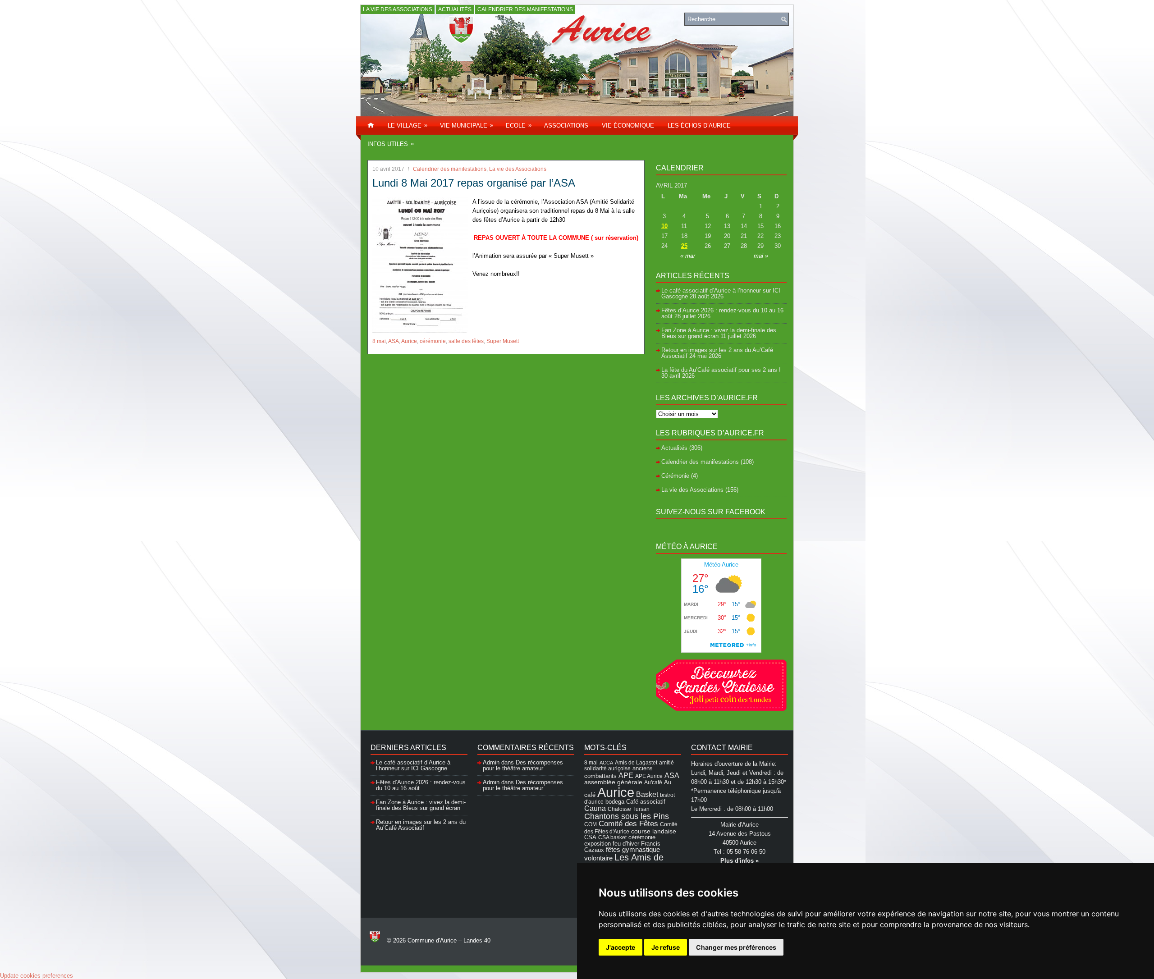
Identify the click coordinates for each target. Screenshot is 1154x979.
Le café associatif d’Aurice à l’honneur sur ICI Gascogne (413, 765)
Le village (407, 125)
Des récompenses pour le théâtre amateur (523, 765)
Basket (647, 794)
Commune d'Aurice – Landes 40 (449, 940)
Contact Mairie (722, 747)
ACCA (606, 762)
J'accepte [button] (620, 947)
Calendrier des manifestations (525, 9)
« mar (687, 255)
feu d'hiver (626, 844)
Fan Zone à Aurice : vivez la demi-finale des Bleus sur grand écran (718, 333)
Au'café (653, 782)
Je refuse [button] (665, 947)
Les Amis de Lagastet (624, 861)
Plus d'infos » (739, 860)
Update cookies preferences (36, 975)
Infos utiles (390, 143)
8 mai (379, 341)
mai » (761, 255)
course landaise (653, 831)
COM (590, 824)
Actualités (455, 9)
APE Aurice (649, 776)
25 (684, 245)
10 (664, 226)
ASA (393, 341)
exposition (597, 843)
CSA (590, 837)
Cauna (595, 808)
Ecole (518, 125)
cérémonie (433, 341)
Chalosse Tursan (629, 809)
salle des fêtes (466, 341)
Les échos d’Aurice (699, 125)
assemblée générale (613, 782)
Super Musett (502, 341)
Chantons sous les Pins (626, 816)
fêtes (613, 849)
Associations (566, 125)
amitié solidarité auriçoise (629, 765)
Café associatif (645, 801)
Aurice (409, 341)
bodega (614, 802)
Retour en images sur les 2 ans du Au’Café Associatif (421, 825)
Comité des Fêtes (628, 823)
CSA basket (612, 837)
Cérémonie (675, 475)
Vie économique (628, 125)
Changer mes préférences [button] (736, 947)
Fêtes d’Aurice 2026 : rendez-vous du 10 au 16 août (722, 313)
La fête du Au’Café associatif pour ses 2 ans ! (721, 369)
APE (625, 775)
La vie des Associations (397, 9)
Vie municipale (466, 125)
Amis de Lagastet (636, 762)
